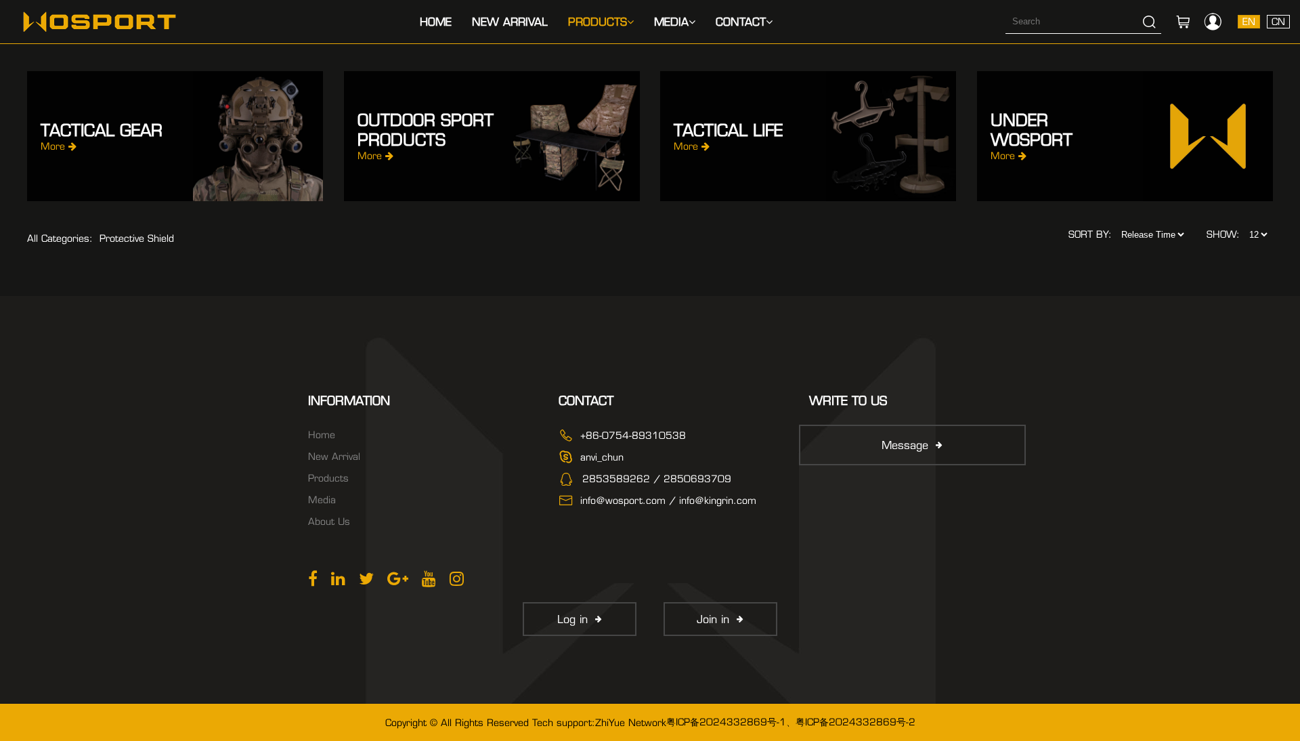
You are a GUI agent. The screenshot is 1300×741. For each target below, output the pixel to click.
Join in (713, 619)
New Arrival (510, 22)
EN (1248, 22)
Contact (741, 22)
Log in (572, 619)
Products (597, 22)
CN (1278, 22)
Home (436, 22)
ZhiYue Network (630, 723)
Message (905, 445)
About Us (329, 521)
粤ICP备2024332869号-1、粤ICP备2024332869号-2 (790, 722)
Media (671, 22)
